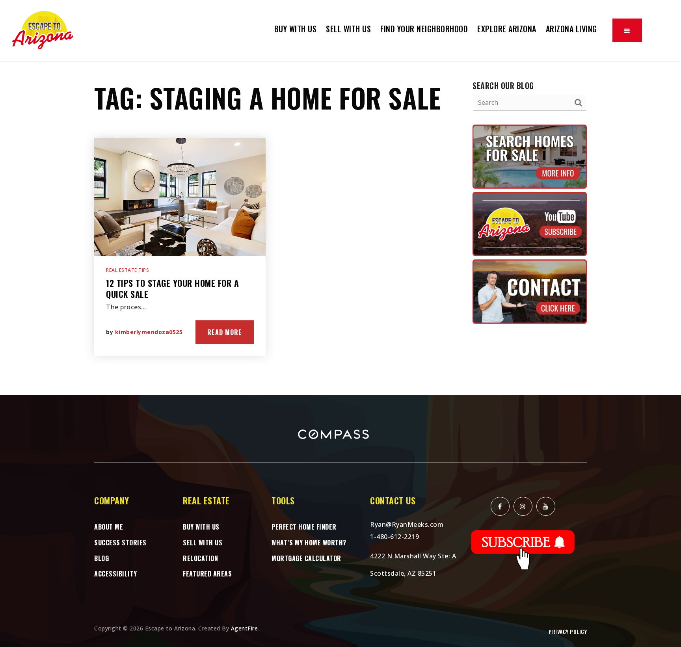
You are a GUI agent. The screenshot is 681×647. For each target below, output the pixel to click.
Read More (224, 332)
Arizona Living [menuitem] (571, 29)
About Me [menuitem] (108, 527)
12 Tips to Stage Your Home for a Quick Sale (172, 289)
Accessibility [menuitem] (115, 573)
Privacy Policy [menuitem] (568, 631)
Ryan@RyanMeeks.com (406, 524)
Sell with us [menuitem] (202, 542)
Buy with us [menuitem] (295, 29)
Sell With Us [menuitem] (348, 29)
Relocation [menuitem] (200, 558)
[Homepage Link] (43, 30)
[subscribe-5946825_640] (523, 549)
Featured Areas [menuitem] (207, 573)
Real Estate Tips (127, 270)
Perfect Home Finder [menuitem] (304, 527)
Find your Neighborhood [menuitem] (424, 29)
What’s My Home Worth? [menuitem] (309, 542)
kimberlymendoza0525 (149, 332)
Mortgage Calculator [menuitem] (306, 558)
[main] (340, 228)
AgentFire (244, 628)
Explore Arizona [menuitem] (506, 29)
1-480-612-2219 (394, 536)
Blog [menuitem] (101, 558)
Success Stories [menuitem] (120, 542)
